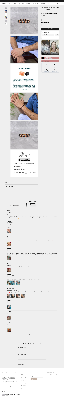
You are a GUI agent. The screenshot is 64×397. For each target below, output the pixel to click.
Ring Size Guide (23, 385)
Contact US (22, 388)
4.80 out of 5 (16, 205)
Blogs (22, 374)
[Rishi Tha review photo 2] (13, 282)
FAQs (22, 382)
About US (48, 3)
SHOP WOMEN (14, 3)
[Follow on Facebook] (2, 391)
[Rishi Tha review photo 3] (18, 282)
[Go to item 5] (6, 21)
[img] (9, 212)
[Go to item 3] (6, 14)
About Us (22, 386)
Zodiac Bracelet (42, 3)
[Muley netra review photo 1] (9, 318)
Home (9, 3)
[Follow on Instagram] (4, 391)
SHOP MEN (19, 3)
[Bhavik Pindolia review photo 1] (9, 231)
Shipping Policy (23, 377)
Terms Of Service (23, 380)
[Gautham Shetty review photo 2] (13, 296)
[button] (43, 11)
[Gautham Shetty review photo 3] (18, 296)
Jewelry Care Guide (24, 383)
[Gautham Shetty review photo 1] (9, 296)
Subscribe (33, 379)
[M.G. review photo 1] (9, 329)
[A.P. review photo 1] (9, 307)
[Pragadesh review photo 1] (9, 257)
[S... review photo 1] (9, 270)
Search (22, 372)
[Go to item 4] (6, 17)
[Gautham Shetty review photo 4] (23, 296)
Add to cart (50, 28)
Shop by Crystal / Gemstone (26, 3)
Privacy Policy (23, 375)
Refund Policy (23, 379)
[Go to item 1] (6, 8)
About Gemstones (35, 3)
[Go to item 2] (6, 11)
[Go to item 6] (6, 24)
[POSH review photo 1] (9, 244)
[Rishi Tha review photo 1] (9, 282)
